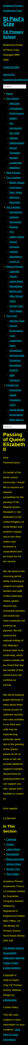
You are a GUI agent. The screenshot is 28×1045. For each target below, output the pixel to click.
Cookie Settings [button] (12, 967)
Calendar (11, 839)
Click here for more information (11, 1034)
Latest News (13, 849)
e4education (10, 1000)
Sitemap (19, 958)
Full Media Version (13, 948)
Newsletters (12, 854)
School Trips (13, 869)
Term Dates (12, 874)
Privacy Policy (11, 962)
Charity (10, 844)
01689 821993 (11, 67)
